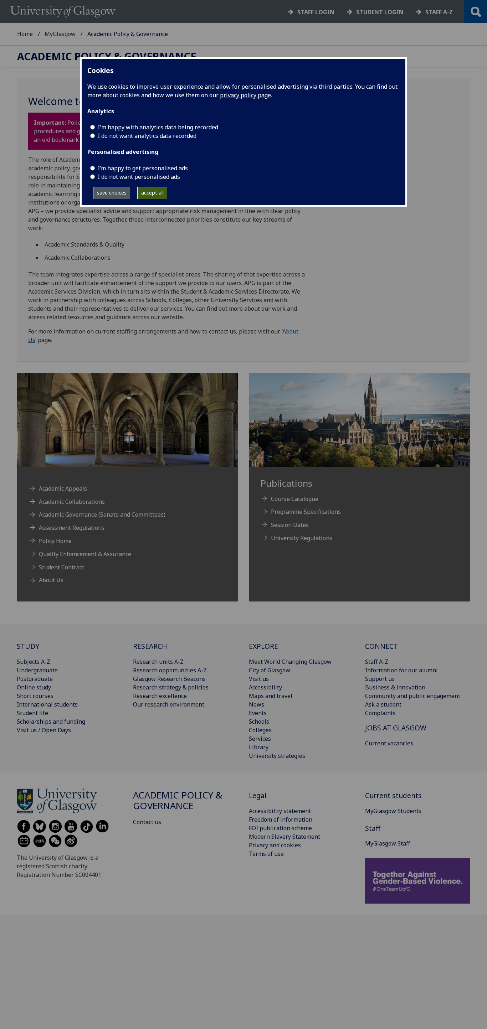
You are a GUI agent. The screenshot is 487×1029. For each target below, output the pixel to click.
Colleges (260, 730)
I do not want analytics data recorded (147, 136)
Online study (34, 687)
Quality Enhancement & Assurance (85, 554)
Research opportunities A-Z (170, 670)
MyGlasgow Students (393, 811)
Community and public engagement (412, 696)
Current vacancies (389, 743)
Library (258, 747)
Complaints (380, 713)
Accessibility (265, 687)
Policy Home (55, 541)
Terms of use (266, 854)
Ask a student (383, 704)
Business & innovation (395, 687)
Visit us (259, 679)
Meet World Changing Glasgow (290, 662)
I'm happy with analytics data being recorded (158, 127)
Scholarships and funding (51, 721)
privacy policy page (245, 95)
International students (47, 704)
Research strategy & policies (171, 687)
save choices (112, 192)
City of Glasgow (269, 670)
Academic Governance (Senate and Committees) (102, 514)
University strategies (277, 756)
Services (260, 739)
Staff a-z (439, 12)
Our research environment (168, 704)
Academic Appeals (63, 488)
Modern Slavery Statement (284, 837)
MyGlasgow (60, 34)
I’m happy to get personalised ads (143, 168)
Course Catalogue (294, 499)
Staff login (315, 12)
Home (25, 34)
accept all (152, 192)
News (256, 704)
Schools (259, 721)
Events (258, 713)
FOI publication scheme (280, 828)
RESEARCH (150, 646)
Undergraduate (37, 670)
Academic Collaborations (72, 502)
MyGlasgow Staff (387, 843)
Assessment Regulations (71, 528)
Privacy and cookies (275, 845)
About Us (51, 580)
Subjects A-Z (33, 662)
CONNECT (381, 646)
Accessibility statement (280, 811)
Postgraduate (35, 679)
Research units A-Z (158, 662)
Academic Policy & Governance (106, 56)
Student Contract (61, 567)
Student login (380, 12)
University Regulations (301, 538)
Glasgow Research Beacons (169, 679)
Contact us (147, 822)
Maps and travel (270, 696)
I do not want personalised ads (139, 177)
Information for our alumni (401, 670)
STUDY (28, 646)
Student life (32, 713)
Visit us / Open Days (44, 730)
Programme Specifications (306, 512)
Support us (380, 679)
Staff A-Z (376, 662)
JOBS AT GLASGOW (395, 728)
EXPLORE (263, 646)
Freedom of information (280, 819)
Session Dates (290, 525)
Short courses (35, 696)
